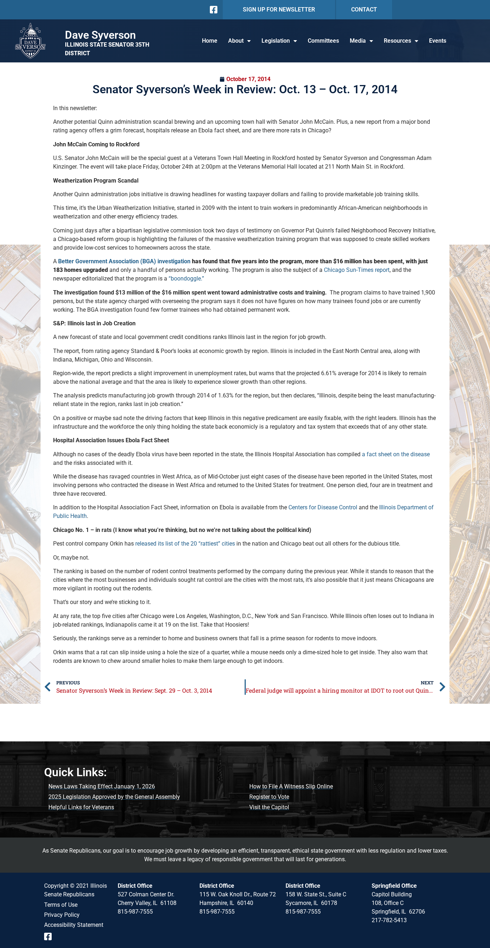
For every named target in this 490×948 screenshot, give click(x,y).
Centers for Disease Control (322, 507)
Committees (323, 40)
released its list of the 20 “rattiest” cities (185, 543)
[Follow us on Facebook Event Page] (50, 936)
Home (209, 40)
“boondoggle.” (186, 278)
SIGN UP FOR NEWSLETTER (279, 9)
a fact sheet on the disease (396, 454)
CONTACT (364, 9)
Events (437, 40)
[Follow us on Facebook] (213, 9)
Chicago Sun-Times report (357, 270)
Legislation (276, 40)
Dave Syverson (100, 35)
